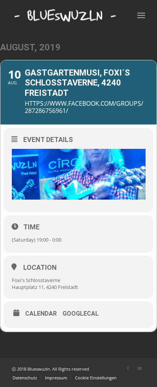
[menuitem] (25, 378)
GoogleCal (80, 313)
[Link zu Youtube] (139, 368)
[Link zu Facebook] (128, 368)
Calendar (41, 313)
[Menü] (141, 15)
